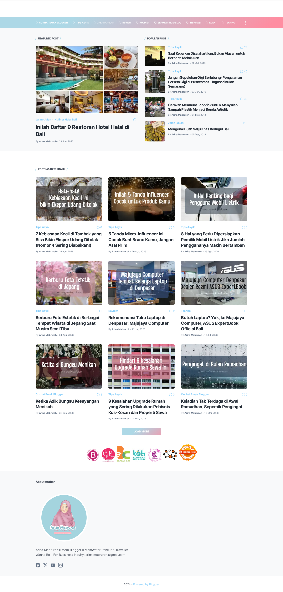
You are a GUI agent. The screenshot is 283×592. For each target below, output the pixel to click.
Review (113, 310)
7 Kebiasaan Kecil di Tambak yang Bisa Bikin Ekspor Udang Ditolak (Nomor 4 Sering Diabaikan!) (69, 239)
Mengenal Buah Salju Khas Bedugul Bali (198, 129)
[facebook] (38, 565)
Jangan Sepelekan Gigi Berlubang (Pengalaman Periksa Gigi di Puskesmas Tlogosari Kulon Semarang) (205, 81)
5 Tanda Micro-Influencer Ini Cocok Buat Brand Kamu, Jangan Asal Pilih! (141, 239)
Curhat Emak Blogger (50, 394)
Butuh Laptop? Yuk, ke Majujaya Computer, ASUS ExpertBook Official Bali (212, 323)
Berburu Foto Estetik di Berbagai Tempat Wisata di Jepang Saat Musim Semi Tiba (67, 323)
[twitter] (45, 565)
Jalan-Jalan (43, 119)
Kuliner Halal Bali (66, 119)
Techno (186, 310)
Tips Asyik (175, 47)
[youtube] (53, 565)
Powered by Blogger (146, 584)
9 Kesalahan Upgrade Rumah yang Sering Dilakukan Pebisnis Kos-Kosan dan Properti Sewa (139, 407)
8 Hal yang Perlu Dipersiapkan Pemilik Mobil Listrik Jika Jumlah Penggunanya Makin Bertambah (213, 239)
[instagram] (60, 565)
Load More (142, 431)
